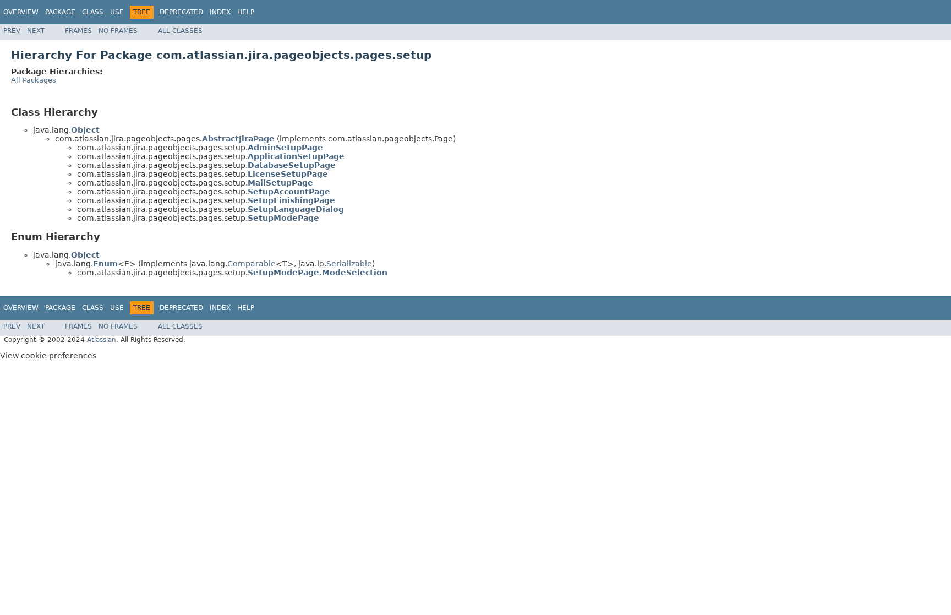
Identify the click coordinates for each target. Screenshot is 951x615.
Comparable (251, 263)
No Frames (118, 31)
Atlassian (101, 340)
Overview (21, 12)
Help (245, 12)
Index (220, 12)
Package (60, 12)
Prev (11, 31)
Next (36, 31)
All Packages (33, 80)
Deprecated (181, 12)
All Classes (180, 31)
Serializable (349, 263)
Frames (78, 31)
